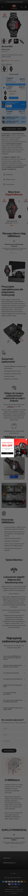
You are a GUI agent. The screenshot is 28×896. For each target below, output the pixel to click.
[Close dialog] (26, 439)
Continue (7, 453)
